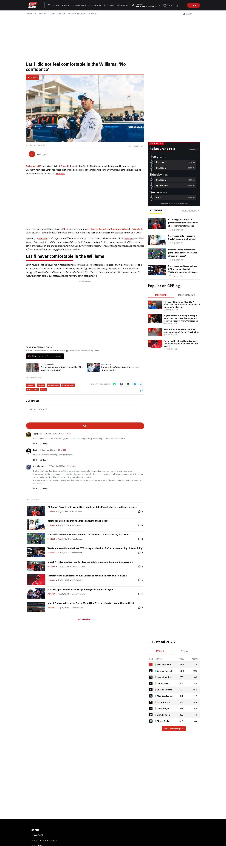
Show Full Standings (172, 728)
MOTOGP (43, 13)
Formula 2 (137, 229)
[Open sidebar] (48, 5)
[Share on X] (128, 384)
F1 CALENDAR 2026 (76, 13)
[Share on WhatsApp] (114, 384)
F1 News (33, 77)
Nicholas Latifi (33, 166)
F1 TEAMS (109, 5)
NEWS (56, 5)
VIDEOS (65, 5)
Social (43, 389)
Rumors (51, 607)
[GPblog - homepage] (32, 5)
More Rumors (189, 210)
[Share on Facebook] (121, 384)
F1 (63, 229)
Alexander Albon (119, 229)
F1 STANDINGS (78, 5)
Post (85, 425)
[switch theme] (177, 5)
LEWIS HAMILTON (58, 13)
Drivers (160, 651)
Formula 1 (66, 166)
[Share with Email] (141, 390)
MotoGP (51, 566)
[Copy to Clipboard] (141, 384)
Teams (184, 651)
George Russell (98, 229)
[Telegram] (134, 384)
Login (193, 5)
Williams (60, 173)
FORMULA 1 (31, 13)
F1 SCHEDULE (94, 5)
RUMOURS (92, 13)
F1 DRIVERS (122, 5)
